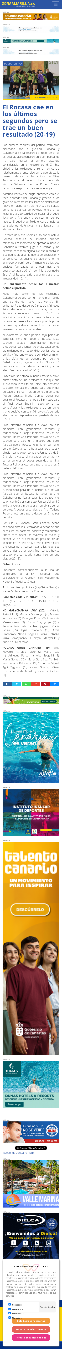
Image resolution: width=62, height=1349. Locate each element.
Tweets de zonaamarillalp (18, 1153)
